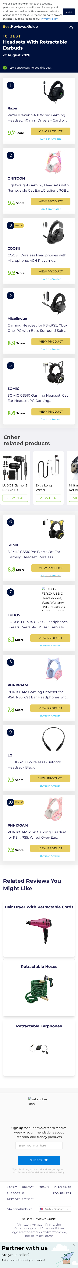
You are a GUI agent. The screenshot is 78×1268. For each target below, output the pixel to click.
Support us (16, 1193)
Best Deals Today (20, 1199)
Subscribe (39, 1160)
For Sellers (62, 1193)
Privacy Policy (49, 18)
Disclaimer (62, 1187)
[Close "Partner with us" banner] (74, 1245)
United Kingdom (54, 1209)
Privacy (28, 1187)
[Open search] (71, 28)
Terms (44, 1187)
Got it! (69, 12)
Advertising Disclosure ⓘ (21, 1209)
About (12, 1187)
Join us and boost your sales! (23, 1260)
